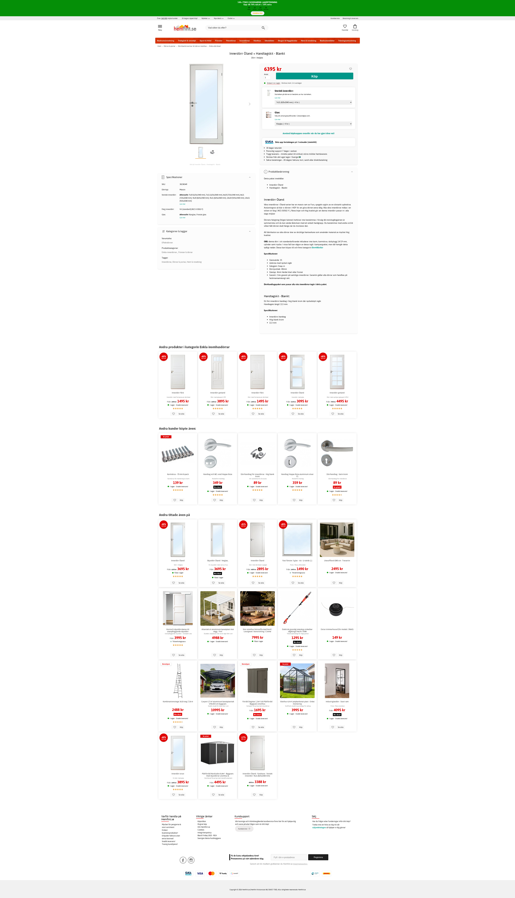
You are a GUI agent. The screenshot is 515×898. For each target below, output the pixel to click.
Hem (159, 46)
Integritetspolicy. (300, 864)
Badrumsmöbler (327, 41)
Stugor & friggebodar (287, 41)
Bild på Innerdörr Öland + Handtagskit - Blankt (205, 164)
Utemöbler (269, 41)
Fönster (218, 41)
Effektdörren (167, 242)
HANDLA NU (257, 13)
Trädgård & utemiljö (187, 41)
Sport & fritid (205, 41)
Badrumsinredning (165, 41)
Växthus (257, 41)
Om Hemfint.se (204, 827)
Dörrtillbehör (317, 247)
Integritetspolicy (204, 832)
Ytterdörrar (231, 41)
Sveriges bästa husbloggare (209, 838)
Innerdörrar (245, 41)
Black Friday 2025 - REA (207, 835)
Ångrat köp (202, 824)
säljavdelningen (319, 827)
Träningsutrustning (347, 41)
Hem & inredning (308, 41)
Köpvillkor (202, 821)
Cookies (201, 830)
